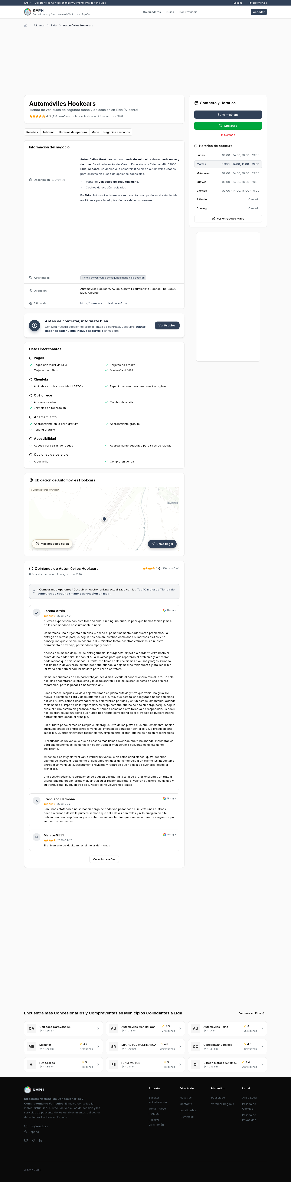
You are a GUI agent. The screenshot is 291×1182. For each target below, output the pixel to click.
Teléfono (49, 132)
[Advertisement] (145, 60)
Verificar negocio (222, 1104)
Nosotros (186, 1097)
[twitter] (26, 1141)
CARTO (55, 489)
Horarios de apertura (73, 132)
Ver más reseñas (104, 859)
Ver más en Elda (250, 1013)
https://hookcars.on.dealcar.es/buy (103, 303)
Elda (54, 25)
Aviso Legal (249, 1097)
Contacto (186, 1104)
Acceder (259, 12)
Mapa (95, 132)
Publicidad (218, 1097)
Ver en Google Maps (230, 218)
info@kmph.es (258, 2)
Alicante (39, 25)
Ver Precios (167, 325)
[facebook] (33, 1141)
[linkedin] (41, 1141)
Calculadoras (152, 12)
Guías (170, 12)
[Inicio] (25, 25)
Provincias (187, 1116)
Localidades (188, 1110)
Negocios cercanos (117, 132)
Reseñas (32, 132)
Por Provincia (188, 12)
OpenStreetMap (41, 489)
